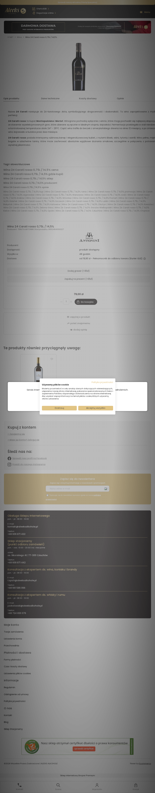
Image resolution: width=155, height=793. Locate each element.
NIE (84, 401)
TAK (71, 401)
